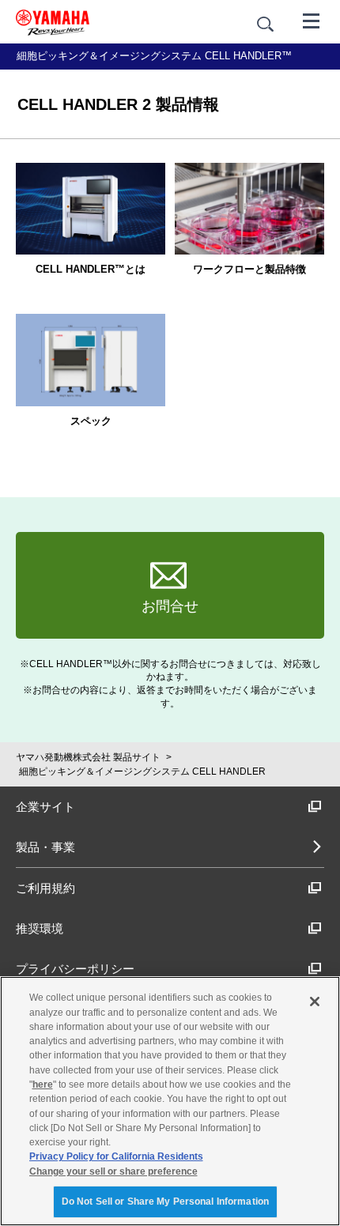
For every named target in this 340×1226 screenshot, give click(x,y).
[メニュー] (311, 19)
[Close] (314, 1001)
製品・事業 (45, 847)
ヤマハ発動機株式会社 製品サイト (88, 757)
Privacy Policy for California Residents (116, 1156)
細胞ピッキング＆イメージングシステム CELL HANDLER (142, 771)
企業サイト (45, 806)
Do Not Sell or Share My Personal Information (165, 1201)
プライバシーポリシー (75, 968)
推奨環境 (39, 928)
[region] (170, 1101)
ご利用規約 (45, 888)
